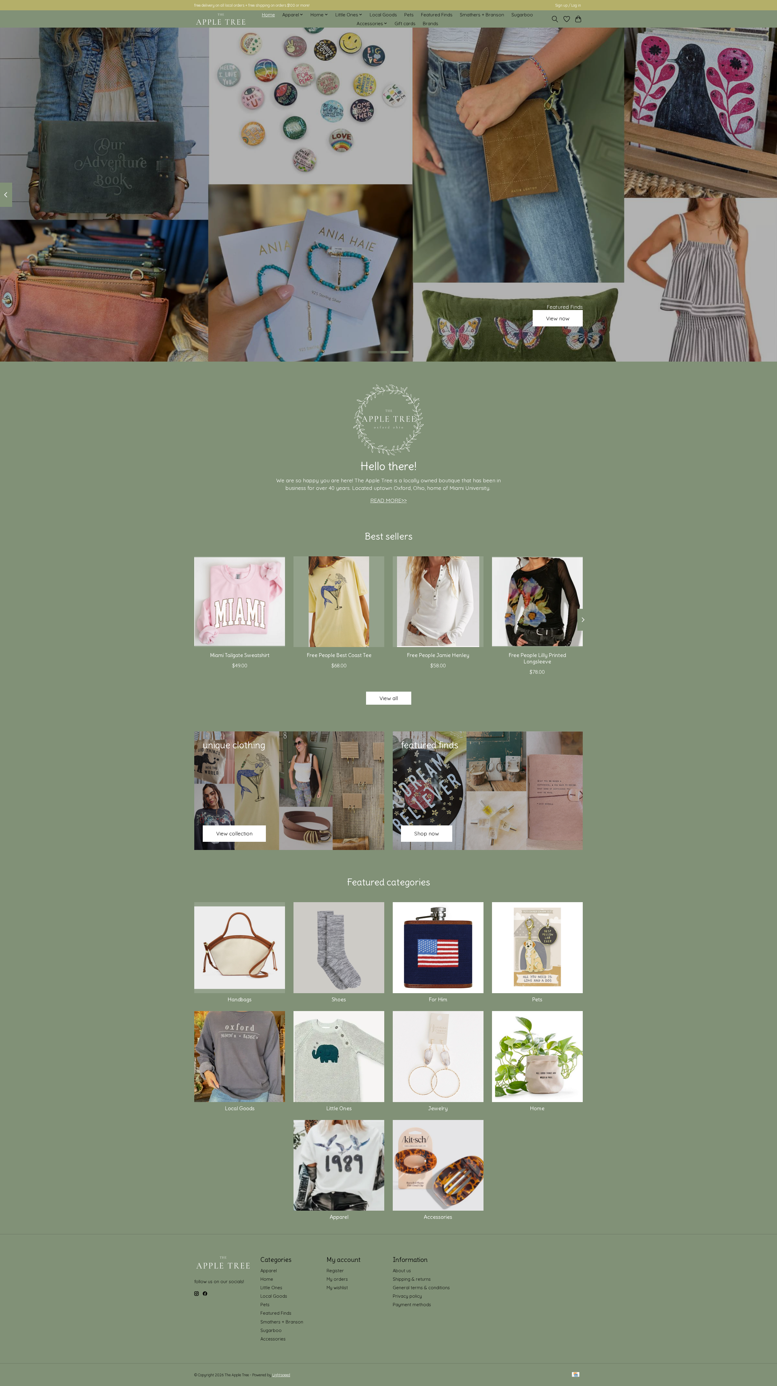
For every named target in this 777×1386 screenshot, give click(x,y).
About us (402, 1270)
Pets (409, 15)
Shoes (339, 999)
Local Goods (383, 15)
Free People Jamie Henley (438, 655)
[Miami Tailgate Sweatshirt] (239, 601)
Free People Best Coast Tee (339, 655)
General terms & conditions (421, 1287)
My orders (337, 1279)
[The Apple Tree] (220, 19)
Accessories (438, 1217)
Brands (430, 23)
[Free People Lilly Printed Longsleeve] (537, 601)
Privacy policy (407, 1296)
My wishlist (337, 1287)
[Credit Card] (575, 1375)
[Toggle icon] (555, 19)
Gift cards (405, 23)
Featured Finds (437, 15)
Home (268, 15)
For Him (438, 999)
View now (557, 318)
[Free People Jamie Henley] (438, 601)
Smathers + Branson (482, 15)
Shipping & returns (412, 1279)
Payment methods (412, 1304)
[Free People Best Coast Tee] (338, 601)
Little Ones (339, 1108)
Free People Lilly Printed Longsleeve (537, 658)
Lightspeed (281, 1375)
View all (388, 698)
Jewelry (438, 1108)
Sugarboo (522, 15)
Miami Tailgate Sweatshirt (240, 655)
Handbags (240, 999)
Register (335, 1270)
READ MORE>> (388, 500)
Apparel (339, 1217)
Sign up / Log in (568, 5)
